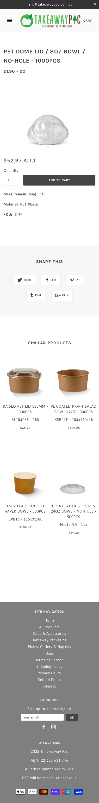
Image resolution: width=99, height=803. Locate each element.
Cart (87, 20)
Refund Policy (49, 680)
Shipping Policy (49, 666)
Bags (50, 653)
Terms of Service (50, 660)
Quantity (11, 170)
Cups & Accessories (49, 633)
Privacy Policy (49, 673)
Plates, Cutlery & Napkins (49, 647)
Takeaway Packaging (49, 640)
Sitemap (49, 686)
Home (49, 620)
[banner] (50, 20)
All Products (49, 627)
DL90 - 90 (14, 71)
